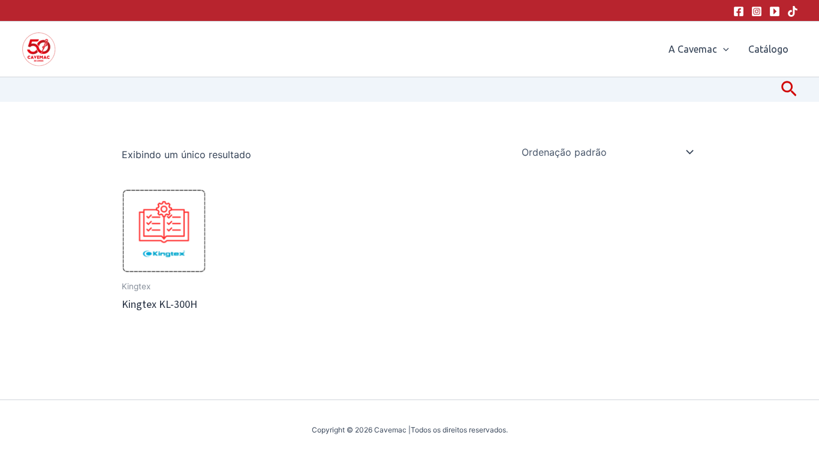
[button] (723, 49)
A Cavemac (693, 49)
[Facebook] (738, 11)
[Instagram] (756, 11)
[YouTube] (774, 11)
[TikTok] (792, 11)
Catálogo (768, 49)
